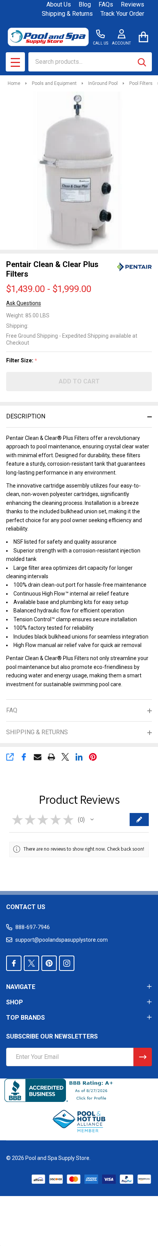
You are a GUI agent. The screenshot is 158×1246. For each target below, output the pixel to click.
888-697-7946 (32, 927)
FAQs (106, 4)
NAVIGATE (20, 986)
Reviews (132, 4)
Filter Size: (22, 360)
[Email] (37, 757)
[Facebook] (24, 757)
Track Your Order (122, 13)
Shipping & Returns (67, 13)
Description (25, 416)
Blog (85, 4)
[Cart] (143, 36)
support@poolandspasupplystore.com (61, 940)
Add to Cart (79, 381)
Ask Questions (23, 303)
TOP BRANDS (25, 1017)
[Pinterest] (93, 757)
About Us (58, 4)
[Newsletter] (142, 1057)
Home (14, 83)
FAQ (11, 710)
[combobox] (90, 61)
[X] (65, 757)
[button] (92, 819)
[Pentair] (134, 266)
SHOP (14, 1002)
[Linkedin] (79, 757)
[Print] (51, 757)
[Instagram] (66, 963)
